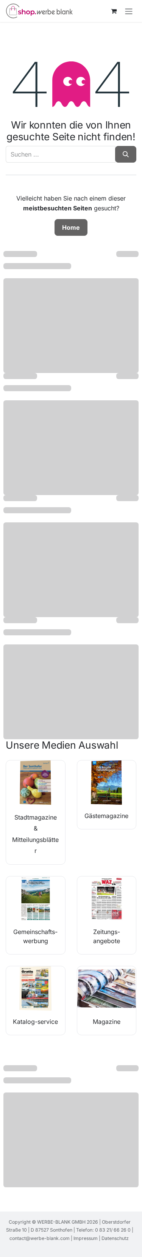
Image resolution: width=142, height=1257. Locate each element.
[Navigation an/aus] (128, 11)
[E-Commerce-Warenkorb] (113, 11)
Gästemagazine (106, 816)
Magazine (106, 1021)
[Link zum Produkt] (35, 782)
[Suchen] (125, 154)
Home (71, 227)
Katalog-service (35, 1021)
